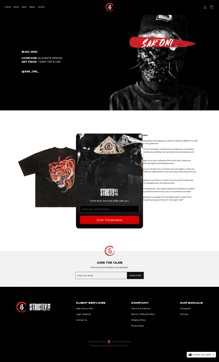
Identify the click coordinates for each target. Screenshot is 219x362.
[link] (109, 192)
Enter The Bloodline (109, 220)
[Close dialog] (140, 136)
